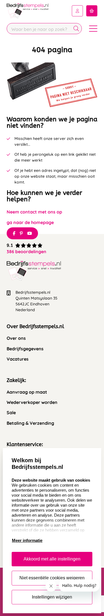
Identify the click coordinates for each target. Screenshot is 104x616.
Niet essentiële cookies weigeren (52, 577)
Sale (11, 412)
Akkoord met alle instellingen (52, 559)
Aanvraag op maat (27, 392)
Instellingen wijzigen (52, 597)
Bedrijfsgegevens (25, 348)
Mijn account (77, 10)
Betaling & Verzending (30, 423)
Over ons (16, 338)
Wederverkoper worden (32, 402)
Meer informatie (27, 540)
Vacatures (18, 359)
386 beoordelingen (26, 251)
